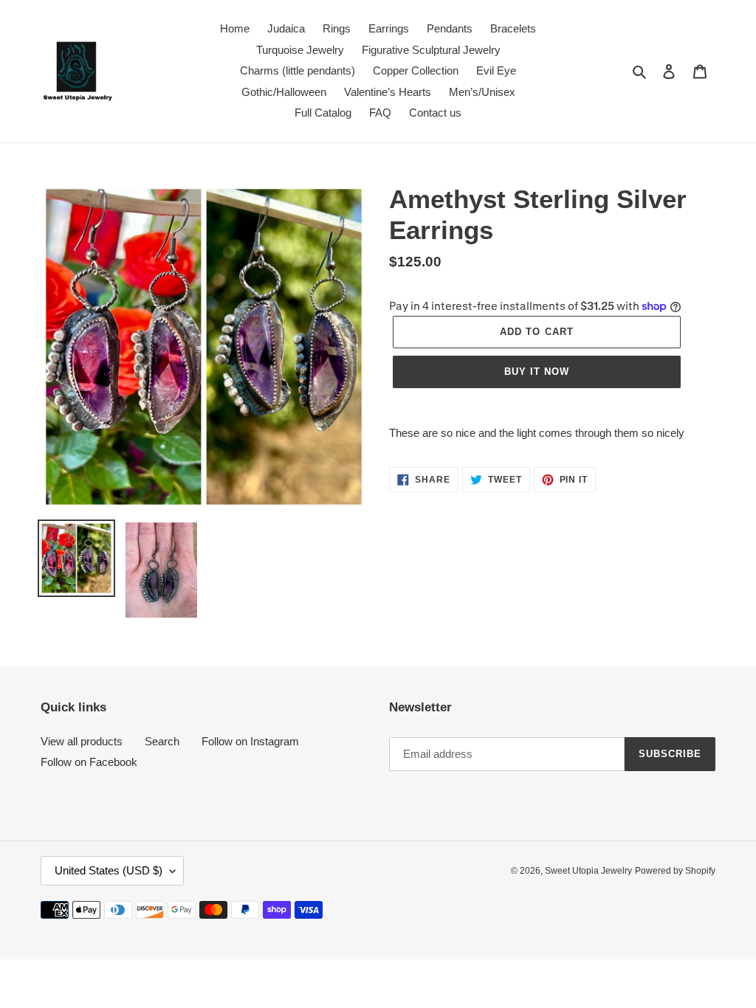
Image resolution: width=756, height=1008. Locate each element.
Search (162, 741)
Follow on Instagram (250, 741)
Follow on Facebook (89, 762)
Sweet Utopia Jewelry (588, 871)
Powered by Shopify (675, 871)
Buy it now (536, 371)
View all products (82, 741)
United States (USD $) (108, 870)
